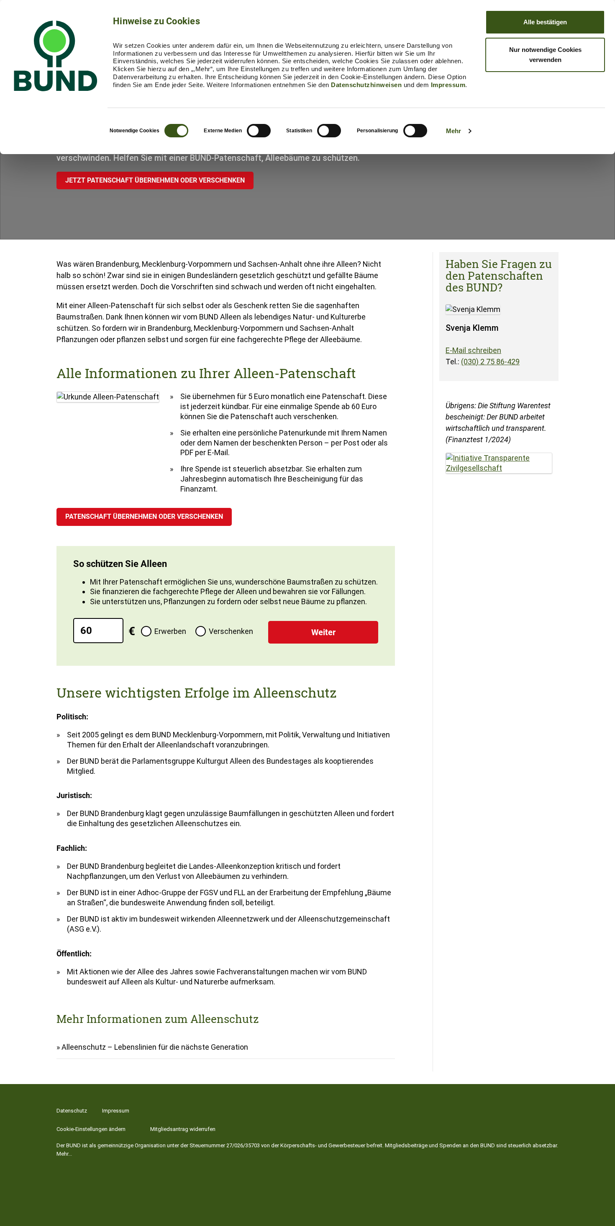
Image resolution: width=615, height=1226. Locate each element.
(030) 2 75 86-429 (490, 361)
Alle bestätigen (545, 22)
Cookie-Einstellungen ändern (91, 1129)
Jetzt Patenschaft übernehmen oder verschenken (155, 180)
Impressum (448, 84)
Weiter (323, 632)
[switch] (259, 130)
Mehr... (64, 1154)
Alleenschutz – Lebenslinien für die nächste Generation (155, 1047)
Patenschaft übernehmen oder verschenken (144, 516)
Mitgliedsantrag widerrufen (182, 1129)
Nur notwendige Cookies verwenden (545, 54)
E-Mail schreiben (473, 350)
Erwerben (170, 631)
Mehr (453, 130)
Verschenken (231, 631)
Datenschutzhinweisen (366, 84)
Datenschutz (71, 1111)
